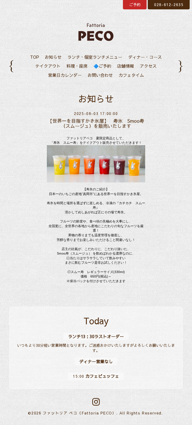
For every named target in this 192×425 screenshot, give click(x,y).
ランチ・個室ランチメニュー (94, 57)
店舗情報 (125, 66)
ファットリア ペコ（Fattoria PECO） (79, 412)
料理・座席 (77, 66)
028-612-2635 (168, 4)
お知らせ (53, 57)
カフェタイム (131, 75)
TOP (34, 57)
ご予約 (134, 4)
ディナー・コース (145, 57)
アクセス (148, 66)
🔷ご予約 (102, 66)
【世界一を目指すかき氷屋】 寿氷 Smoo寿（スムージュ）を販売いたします (96, 123)
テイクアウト (48, 66)
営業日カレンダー (65, 75)
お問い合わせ (100, 75)
